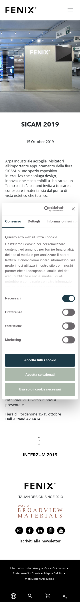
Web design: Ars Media (39, 579)
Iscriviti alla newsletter (40, 541)
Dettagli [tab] (34, 221)
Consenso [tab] (13, 221)
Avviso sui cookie (55, 568)
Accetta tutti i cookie (40, 360)
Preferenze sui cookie (26, 573)
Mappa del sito (53, 573)
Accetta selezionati (40, 374)
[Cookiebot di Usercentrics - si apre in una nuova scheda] (47, 209)
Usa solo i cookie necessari (40, 389)
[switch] (68, 312)
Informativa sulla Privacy (25, 568)
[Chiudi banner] (73, 208)
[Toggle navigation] (70, 10)
